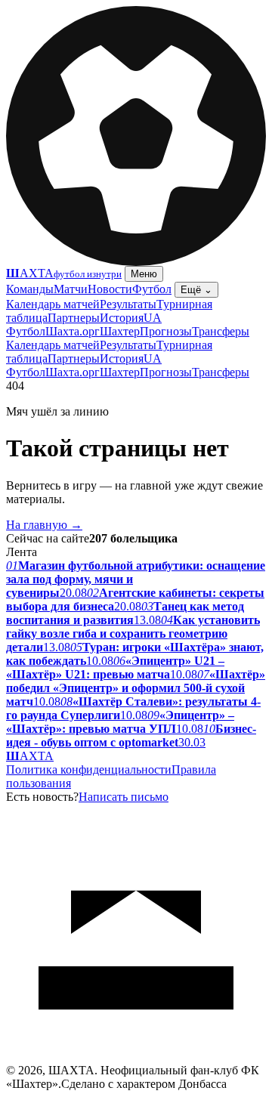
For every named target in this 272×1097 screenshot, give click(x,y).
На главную (44, 524)
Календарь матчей (53, 304)
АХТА (30, 755)
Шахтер (120, 331)
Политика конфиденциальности (89, 769)
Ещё (196, 289)
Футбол (152, 289)
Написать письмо (123, 796)
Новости (110, 289)
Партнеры (74, 317)
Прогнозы (166, 331)
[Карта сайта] (136, 1059)
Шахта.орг (72, 331)
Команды (30, 289)
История (122, 317)
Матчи (71, 289)
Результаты (128, 304)
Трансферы (220, 331)
